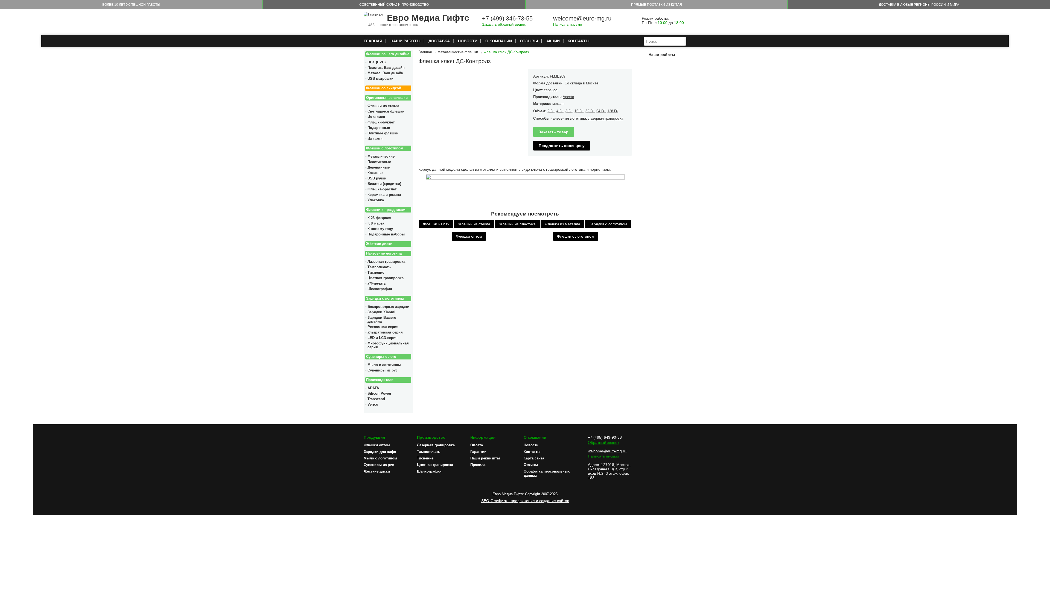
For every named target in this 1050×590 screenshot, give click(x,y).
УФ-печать (377, 283)
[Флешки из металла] (525, 178)
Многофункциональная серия (388, 345)
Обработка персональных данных (547, 473)
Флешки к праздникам (386, 210)
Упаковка (376, 200)
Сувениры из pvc (383, 370)
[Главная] (373, 14)
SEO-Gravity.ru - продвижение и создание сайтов (525, 500)
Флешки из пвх (436, 224)
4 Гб (559, 111)
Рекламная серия (383, 327)
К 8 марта (376, 223)
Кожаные (375, 173)
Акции (553, 41)
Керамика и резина (384, 195)
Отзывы (529, 41)
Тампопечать (379, 267)
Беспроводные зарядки (388, 307)
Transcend (376, 399)
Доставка (439, 41)
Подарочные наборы (386, 234)
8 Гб (568, 111)
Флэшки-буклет (381, 122)
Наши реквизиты (485, 458)
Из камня (376, 139)
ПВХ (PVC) (377, 62)
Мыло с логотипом (384, 365)
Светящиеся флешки (386, 111)
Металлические (381, 156)
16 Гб (578, 111)
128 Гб (612, 111)
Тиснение (376, 273)
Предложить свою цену (562, 145)
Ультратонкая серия (385, 332)
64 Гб (600, 111)
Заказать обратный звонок (504, 24)
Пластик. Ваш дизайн (386, 68)
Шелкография (380, 289)
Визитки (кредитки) (384, 184)
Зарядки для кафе (380, 452)
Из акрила (376, 117)
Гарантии (478, 452)
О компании (498, 41)
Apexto (568, 97)
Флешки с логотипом (384, 148)
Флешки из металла (562, 224)
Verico (373, 404)
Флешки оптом (469, 236)
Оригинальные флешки (387, 98)
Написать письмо (567, 24)
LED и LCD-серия (383, 338)
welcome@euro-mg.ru (582, 18)
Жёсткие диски (379, 244)
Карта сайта (534, 458)
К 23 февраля (379, 218)
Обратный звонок (603, 442)
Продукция (374, 437)
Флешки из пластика (517, 224)
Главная (373, 41)
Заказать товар (553, 132)
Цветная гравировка (386, 278)
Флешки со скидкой (383, 88)
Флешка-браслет (382, 189)
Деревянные (379, 167)
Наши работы (405, 41)
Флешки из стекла (383, 106)
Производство (431, 437)
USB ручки (377, 178)
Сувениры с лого (381, 357)
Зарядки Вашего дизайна (382, 319)
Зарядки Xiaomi (381, 312)
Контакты (579, 41)
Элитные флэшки (383, 133)
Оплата (476, 445)
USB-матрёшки (380, 79)
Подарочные (379, 128)
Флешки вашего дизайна (387, 54)
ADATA (373, 388)
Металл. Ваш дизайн (385, 73)
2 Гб (550, 111)
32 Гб (589, 111)
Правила (477, 465)
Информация (482, 437)
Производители (379, 380)
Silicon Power (379, 394)
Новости (467, 41)
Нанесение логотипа (384, 253)
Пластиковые (379, 162)
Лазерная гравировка (386, 262)
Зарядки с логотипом (385, 298)
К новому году (380, 229)
